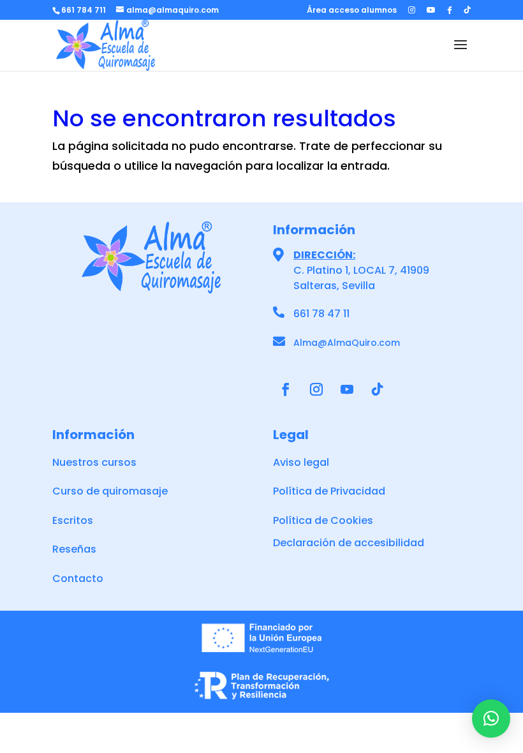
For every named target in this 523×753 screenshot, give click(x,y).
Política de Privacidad (329, 491)
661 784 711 (83, 9)
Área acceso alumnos (352, 10)
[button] (491, 718)
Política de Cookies (323, 520)
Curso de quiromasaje (110, 491)
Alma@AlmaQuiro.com (346, 342)
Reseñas (74, 549)
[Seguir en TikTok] (377, 389)
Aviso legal (301, 462)
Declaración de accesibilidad (348, 542)
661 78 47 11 (321, 313)
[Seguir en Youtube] (347, 389)
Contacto (77, 578)
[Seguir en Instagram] (316, 389)
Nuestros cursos (94, 462)
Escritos (72, 520)
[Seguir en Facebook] (285, 389)
